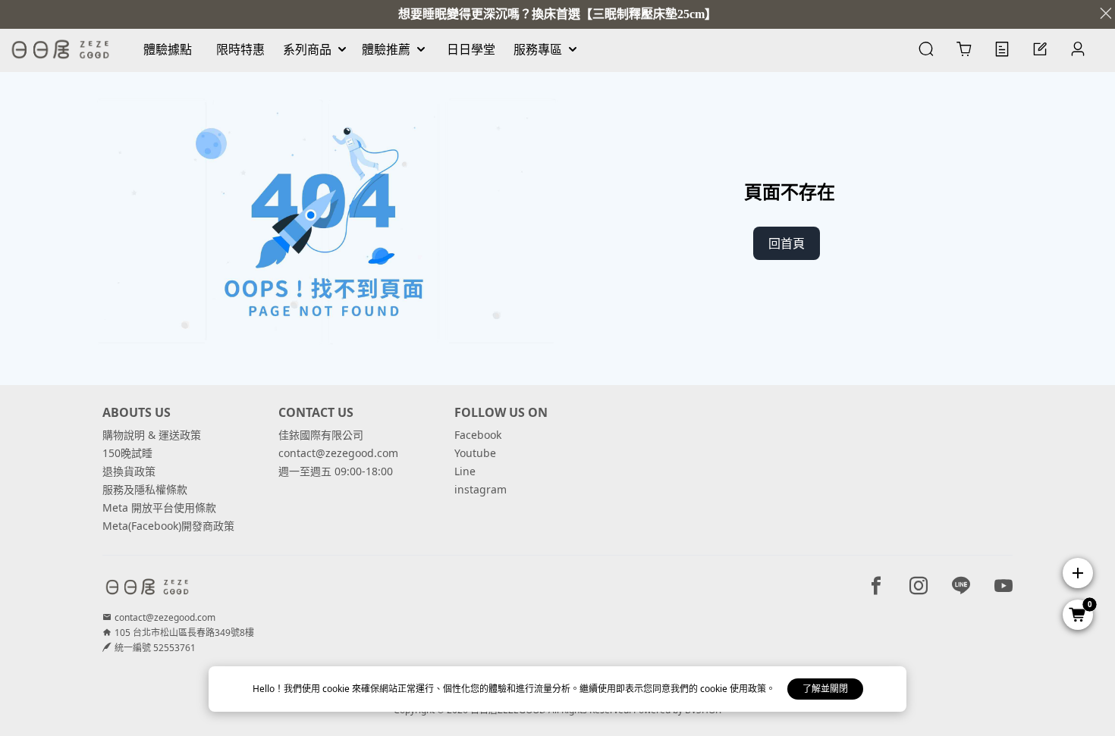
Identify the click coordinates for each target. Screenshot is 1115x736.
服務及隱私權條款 (144, 489)
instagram (480, 489)
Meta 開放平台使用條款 (159, 507)
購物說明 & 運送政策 (151, 435)
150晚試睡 (127, 453)
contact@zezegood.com (338, 453)
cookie (337, 688)
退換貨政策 (128, 471)
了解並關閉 (825, 688)
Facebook (477, 435)
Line (465, 471)
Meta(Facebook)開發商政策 (168, 525)
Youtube (475, 453)
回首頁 (786, 243)
